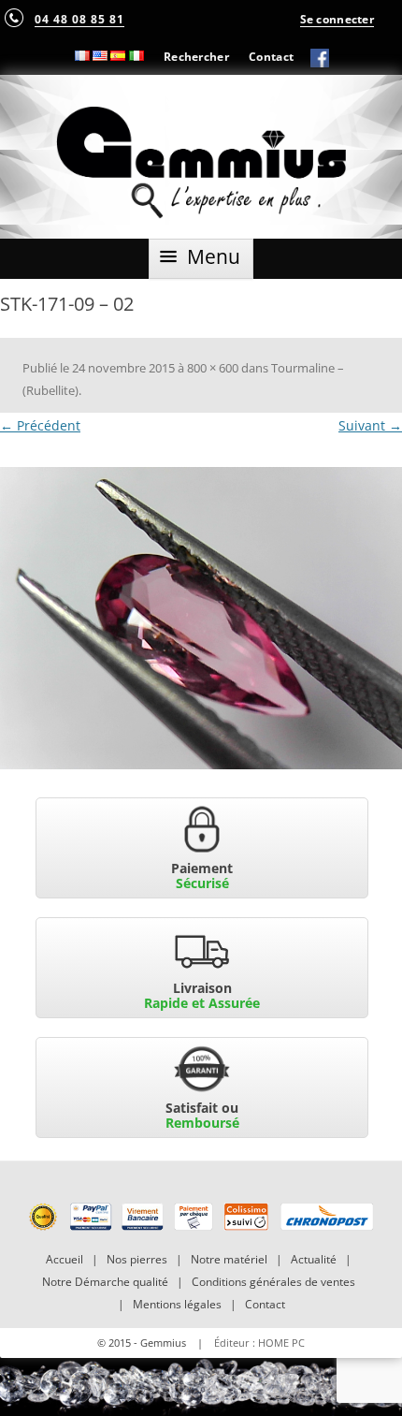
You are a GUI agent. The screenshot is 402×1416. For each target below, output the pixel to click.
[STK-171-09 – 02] (201, 618)
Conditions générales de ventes (273, 1282)
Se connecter (337, 18)
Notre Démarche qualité (105, 1282)
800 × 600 (212, 367)
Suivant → (370, 425)
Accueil (64, 1259)
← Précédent (40, 425)
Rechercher (196, 56)
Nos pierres (137, 1259)
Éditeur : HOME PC (259, 1343)
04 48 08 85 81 (79, 18)
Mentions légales (177, 1304)
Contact (271, 56)
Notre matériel (229, 1259)
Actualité (314, 1259)
